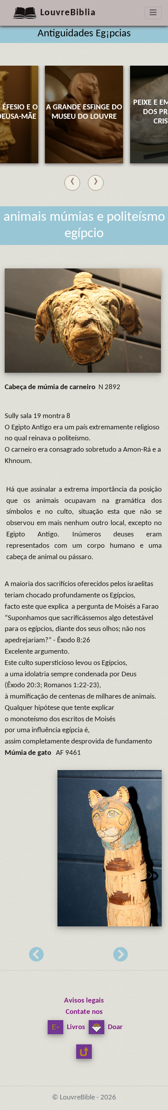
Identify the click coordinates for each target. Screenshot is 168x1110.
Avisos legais (84, 1001)
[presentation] (72, 181)
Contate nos (84, 1012)
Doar (114, 1027)
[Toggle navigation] (153, 13)
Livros (75, 1027)
